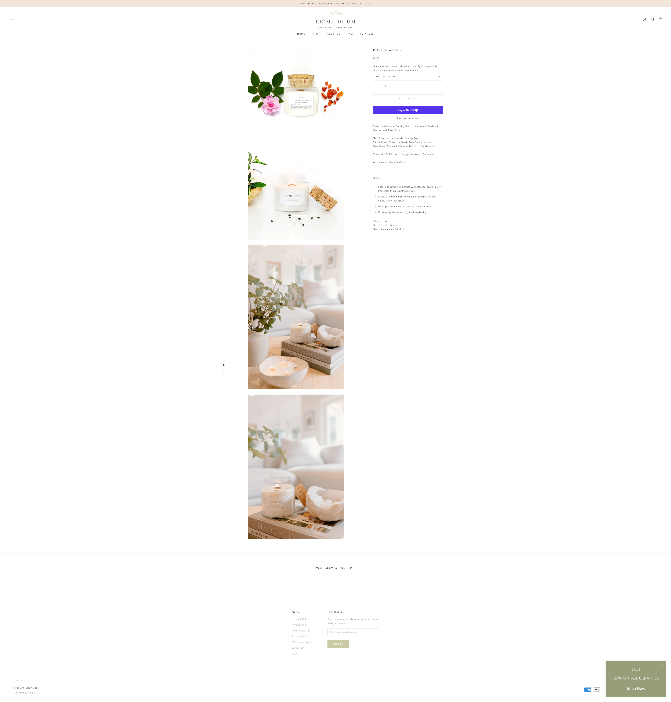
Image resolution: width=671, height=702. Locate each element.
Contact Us (298, 648)
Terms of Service (301, 630)
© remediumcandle (26, 688)
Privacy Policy (299, 636)
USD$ (11, 19)
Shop (316, 34)
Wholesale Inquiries (302, 642)
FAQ (350, 34)
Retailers (367, 34)
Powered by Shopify (25, 692)
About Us (333, 34)
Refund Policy (299, 625)
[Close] (661, 665)
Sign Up (338, 644)
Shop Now (636, 688)
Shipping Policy (300, 619)
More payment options (408, 118)
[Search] (653, 19)
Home (301, 34)
